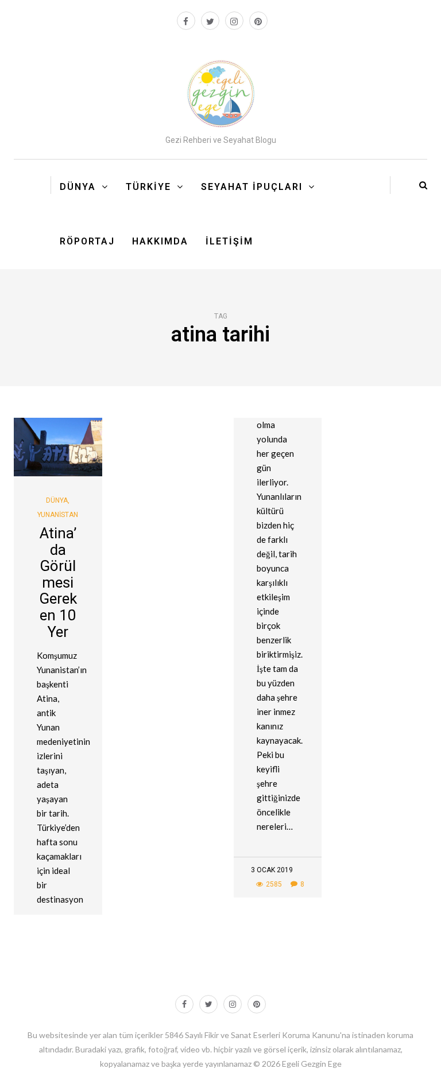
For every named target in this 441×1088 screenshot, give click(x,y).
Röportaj (87, 241)
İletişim (229, 241)
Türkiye (148, 186)
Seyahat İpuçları (252, 186)
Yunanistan (57, 514)
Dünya (78, 186)
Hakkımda (160, 241)
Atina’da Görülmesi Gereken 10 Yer (58, 582)
